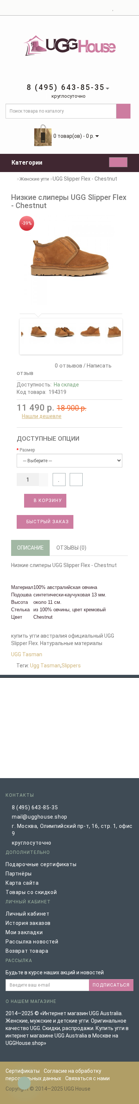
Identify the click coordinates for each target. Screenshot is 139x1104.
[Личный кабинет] (104, 8)
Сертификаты (23, 1071)
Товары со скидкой (31, 892)
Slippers (71, 665)
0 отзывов (67, 365)
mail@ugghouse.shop (39, 817)
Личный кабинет (27, 914)
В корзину (47, 500)
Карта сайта (22, 883)
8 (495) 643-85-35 (35, 807)
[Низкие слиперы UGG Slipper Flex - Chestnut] (69, 259)
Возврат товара (27, 951)
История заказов (28, 923)
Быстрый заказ (47, 521)
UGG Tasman (26, 654)
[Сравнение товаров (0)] (120, 8)
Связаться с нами (87, 1078)
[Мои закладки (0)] (113, 8)
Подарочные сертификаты (41, 864)
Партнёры (19, 874)
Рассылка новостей (32, 942)
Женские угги (34, 179)
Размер (27, 450)
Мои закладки (24, 932)
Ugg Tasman (45, 665)
